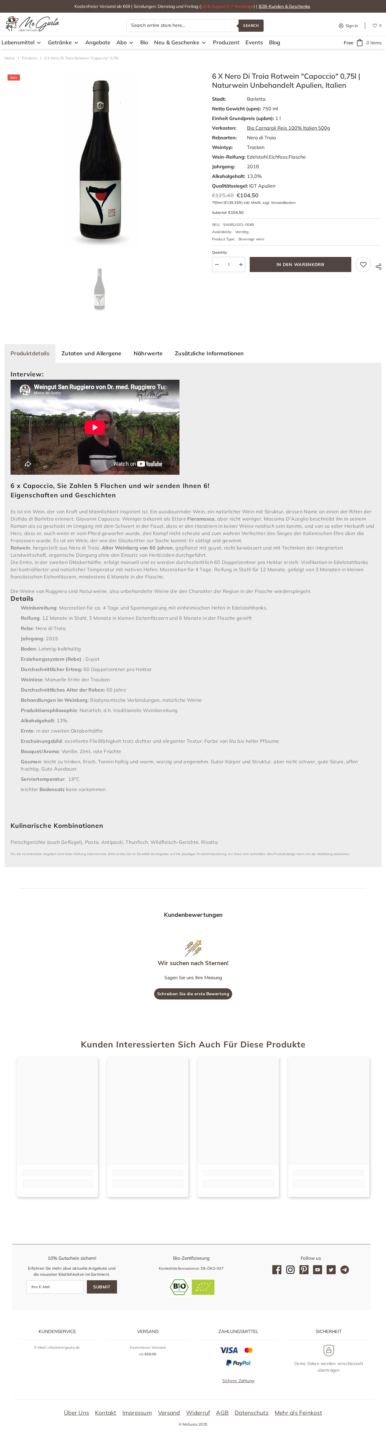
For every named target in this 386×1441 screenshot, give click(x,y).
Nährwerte (148, 353)
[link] (57, 1172)
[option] (99, 160)
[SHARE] (376, 265)
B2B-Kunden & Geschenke (284, 6)
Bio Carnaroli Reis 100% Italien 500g (288, 128)
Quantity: (220, 252)
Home (10, 58)
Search (251, 25)
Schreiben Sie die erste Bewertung (193, 994)
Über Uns (76, 1412)
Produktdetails (30, 353)
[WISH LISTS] (375, 25)
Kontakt (105, 1412)
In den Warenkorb (300, 264)
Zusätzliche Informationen (209, 353)
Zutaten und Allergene (92, 353)
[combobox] (182, 26)
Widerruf (198, 1412)
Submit (102, 1287)
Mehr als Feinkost (298, 1412)
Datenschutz (252, 1412)
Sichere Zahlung (238, 1380)
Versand (169, 1412)
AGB (222, 1412)
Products (29, 58)
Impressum (137, 1412)
